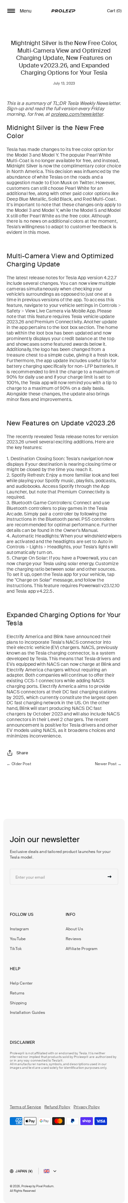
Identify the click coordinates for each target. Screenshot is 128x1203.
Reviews (73, 938)
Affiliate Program (82, 948)
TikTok (16, 948)
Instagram (19, 929)
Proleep (26, 1186)
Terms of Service (25, 1107)
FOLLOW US (21, 914)
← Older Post (19, 763)
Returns (17, 993)
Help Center (21, 983)
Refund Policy (57, 1107)
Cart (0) (114, 12)
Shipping (18, 1003)
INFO (70, 914)
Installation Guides (27, 1012)
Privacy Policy (87, 1107)
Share (22, 753)
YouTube (18, 938)
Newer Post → (108, 763)
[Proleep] (63, 11)
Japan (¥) (23, 1171)
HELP (15, 968)
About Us (74, 929)
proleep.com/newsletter (77, 114)
